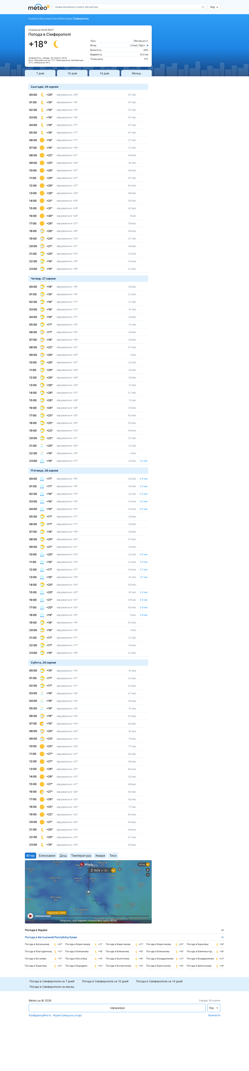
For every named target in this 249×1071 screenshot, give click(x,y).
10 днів (72, 73)
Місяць (136, 73)
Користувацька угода (67, 1015)
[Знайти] (203, 7)
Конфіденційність (40, 1015)
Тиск (113, 855)
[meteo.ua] (39, 7)
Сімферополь (81, 18)
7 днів (40, 73)
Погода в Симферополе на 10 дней (105, 981)
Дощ (63, 855)
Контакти (214, 1015)
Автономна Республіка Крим (55, 18)
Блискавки (47, 855)
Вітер (30, 855)
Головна (33, 18)
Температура (81, 855)
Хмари (100, 855)
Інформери (117, 1007)
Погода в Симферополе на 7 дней (52, 981)
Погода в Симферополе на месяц (52, 986)
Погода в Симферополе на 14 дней (159, 981)
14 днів (104, 73)
